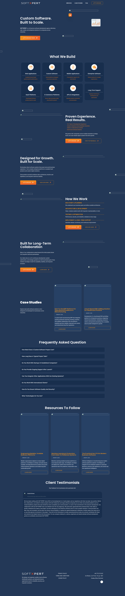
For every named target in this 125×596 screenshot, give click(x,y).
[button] (21, 505)
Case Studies (79, 3)
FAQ (86, 3)
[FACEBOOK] (101, 582)
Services (69, 3)
